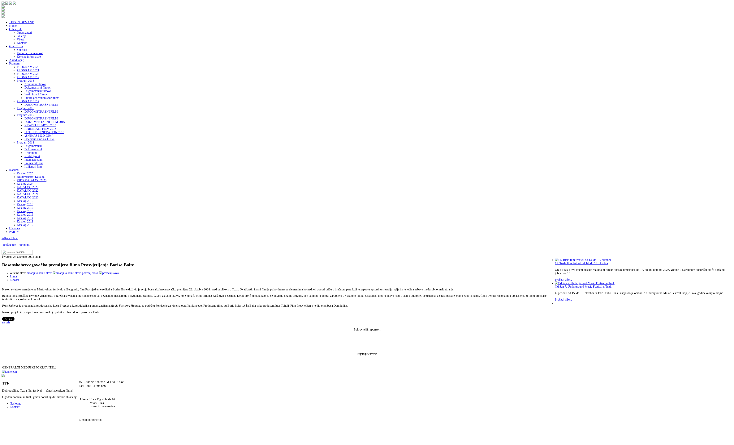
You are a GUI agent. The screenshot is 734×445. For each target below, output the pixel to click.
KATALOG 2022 (27, 190)
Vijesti (20, 39)
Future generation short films (41, 97)
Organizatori (24, 32)
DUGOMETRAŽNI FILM (41, 104)
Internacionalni (33, 159)
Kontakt (22, 42)
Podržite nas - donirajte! (16, 244)
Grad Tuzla (16, 46)
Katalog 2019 (25, 200)
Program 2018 (25, 80)
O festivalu (15, 29)
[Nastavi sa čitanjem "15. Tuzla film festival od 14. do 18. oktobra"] (643, 260)
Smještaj (22, 49)
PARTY (14, 231)
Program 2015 (25, 115)
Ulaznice (14, 228)
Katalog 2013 (25, 221)
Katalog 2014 (25, 218)
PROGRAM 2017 (28, 101)
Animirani (30, 152)
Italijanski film (33, 166)
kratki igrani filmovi (36, 94)
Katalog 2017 (25, 207)
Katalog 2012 (25, 225)
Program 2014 (25, 142)
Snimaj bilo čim (33, 163)
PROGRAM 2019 (28, 77)
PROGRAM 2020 (28, 73)
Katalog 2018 (25, 204)
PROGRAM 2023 (28, 67)
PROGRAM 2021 (28, 70)
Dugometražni (33, 146)
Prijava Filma (10, 238)
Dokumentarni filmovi (37, 87)
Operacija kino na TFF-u (39, 139)
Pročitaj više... (563, 279)
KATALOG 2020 (27, 197)
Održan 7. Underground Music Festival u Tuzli (583, 286)
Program (14, 63)
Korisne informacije (29, 56)
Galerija (21, 36)
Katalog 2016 (25, 211)
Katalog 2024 (25, 183)
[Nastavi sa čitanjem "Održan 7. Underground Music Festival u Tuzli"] (643, 283)
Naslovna (15, 403)
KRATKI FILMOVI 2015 (40, 125)
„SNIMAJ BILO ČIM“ (38, 135)
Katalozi (14, 170)
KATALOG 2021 (27, 194)
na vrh (6, 322)
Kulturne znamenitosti (30, 53)
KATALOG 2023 (27, 187)
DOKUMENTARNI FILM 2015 (44, 121)
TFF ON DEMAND (21, 22)
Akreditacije (16, 60)
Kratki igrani (32, 156)
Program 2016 (25, 108)
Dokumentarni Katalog (31, 176)
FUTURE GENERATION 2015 (44, 132)
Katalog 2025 (25, 173)
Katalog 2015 (25, 214)
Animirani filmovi (35, 84)
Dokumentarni (33, 149)
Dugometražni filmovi (37, 91)
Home (13, 25)
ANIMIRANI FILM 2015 (40, 128)
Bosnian (19, 252)
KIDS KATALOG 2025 (31, 180)
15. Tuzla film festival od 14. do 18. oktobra (581, 263)
